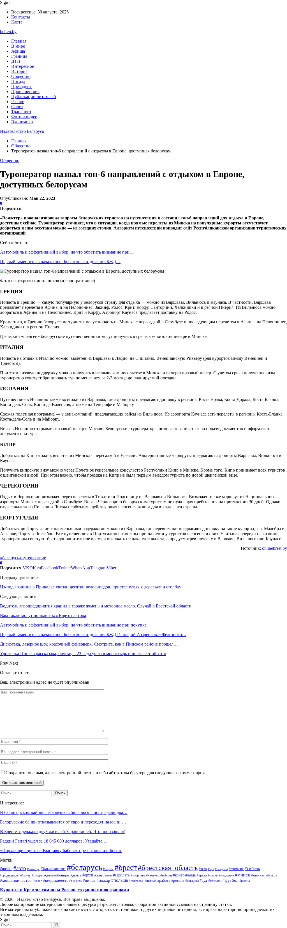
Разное (17, 101)
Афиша (18, 51)
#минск (242, 875)
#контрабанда (184, 875)
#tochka (6, 868)
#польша (119, 880)
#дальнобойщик (57, 875)
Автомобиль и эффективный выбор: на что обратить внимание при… (67, 252)
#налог (37, 880)
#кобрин (166, 875)
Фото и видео (24, 116)
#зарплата (121, 875)
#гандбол (221, 869)
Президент (21, 86)
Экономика (22, 121)
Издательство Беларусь (22, 131)
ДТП (15, 61)
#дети (87, 875)
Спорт (17, 106)
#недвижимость (55, 880)
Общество (21, 76)
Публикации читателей (33, 96)
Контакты (20, 17)
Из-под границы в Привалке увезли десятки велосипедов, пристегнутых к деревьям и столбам (91, 586)
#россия (177, 881)
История (19, 71)
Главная (18, 41)
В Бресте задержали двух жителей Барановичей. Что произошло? (62, 831)
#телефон (214, 881)
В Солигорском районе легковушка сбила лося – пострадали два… (64, 812)
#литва (212, 875)
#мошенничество (16, 880)
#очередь (75, 880)
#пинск (89, 880)
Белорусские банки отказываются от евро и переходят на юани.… (63, 822)
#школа (244, 881)
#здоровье (138, 875)
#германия (236, 869)
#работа (163, 880)
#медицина (226, 875)
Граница (19, 56)
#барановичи (53, 868)
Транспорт (21, 111)
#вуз (211, 869)
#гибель (252, 868)
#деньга (76, 875)
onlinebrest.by (274, 548)
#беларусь (9, 557)
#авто (19, 868)
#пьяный (150, 880)
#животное (103, 875)
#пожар (103, 880)
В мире (18, 46)
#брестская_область (168, 868)
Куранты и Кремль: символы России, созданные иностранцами (64, 889)
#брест (126, 867)
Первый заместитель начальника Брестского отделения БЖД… (60, 261)
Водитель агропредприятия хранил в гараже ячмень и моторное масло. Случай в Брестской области (95, 606)
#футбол (230, 880)
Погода (18, 81)
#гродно (37, 875)
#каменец (152, 875)
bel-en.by (8, 31)
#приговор (136, 880)
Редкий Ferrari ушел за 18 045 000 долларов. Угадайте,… (54, 841)
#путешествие (32, 557)
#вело (203, 869)
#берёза (108, 869)
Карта (16, 22)
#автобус (33, 869)
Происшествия (25, 91)
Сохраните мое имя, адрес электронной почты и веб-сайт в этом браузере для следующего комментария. (106, 772)
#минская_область (264, 875)
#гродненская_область (15, 875)
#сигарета (192, 880)
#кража (202, 875)
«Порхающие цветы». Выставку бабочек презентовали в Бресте (61, 850)
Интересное (22, 66)
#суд (203, 880)
